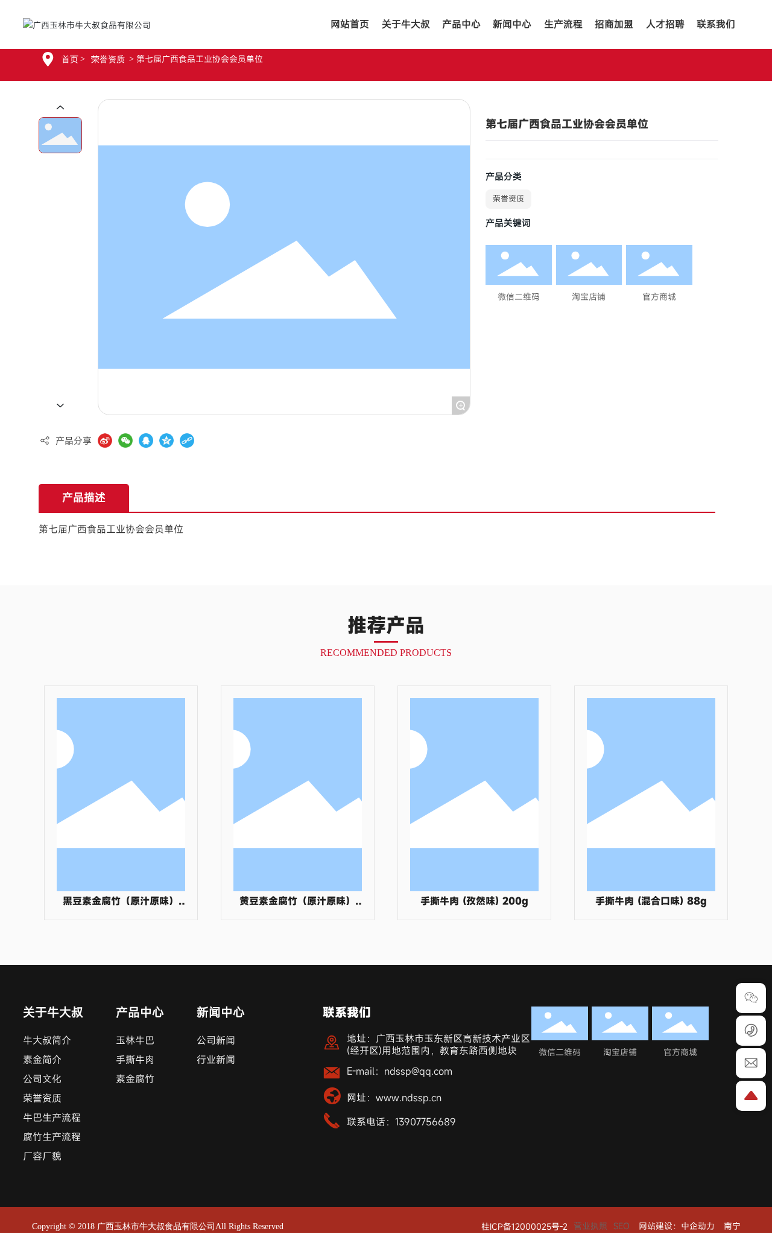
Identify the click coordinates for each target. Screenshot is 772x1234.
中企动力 (698, 1226)
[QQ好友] (146, 440)
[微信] (125, 440)
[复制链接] (187, 440)
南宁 (732, 1226)
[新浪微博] (105, 440)
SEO (621, 1226)
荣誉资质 (108, 59)
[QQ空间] (166, 440)
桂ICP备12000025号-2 (524, 1226)
